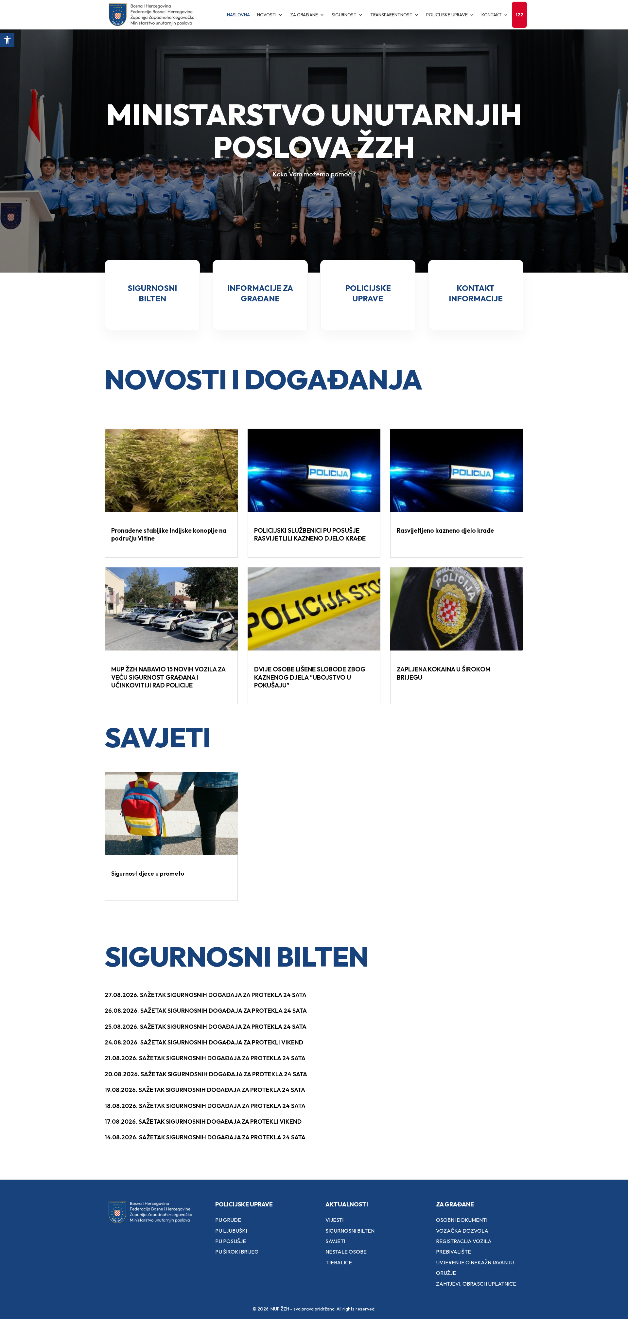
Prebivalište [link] (453, 1251)
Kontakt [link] (491, 15)
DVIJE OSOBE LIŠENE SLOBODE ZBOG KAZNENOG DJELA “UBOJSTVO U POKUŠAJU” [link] (309, 677)
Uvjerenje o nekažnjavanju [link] (475, 1262)
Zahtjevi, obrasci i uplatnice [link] (476, 1283)
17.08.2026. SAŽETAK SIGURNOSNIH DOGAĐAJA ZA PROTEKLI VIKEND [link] (203, 1121)
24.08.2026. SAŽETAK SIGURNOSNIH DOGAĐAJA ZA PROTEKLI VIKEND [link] (204, 1042)
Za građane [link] (304, 15)
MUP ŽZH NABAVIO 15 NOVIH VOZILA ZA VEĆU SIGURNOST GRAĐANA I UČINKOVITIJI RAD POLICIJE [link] (168, 677)
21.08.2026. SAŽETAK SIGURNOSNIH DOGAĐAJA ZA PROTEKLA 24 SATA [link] (205, 1058)
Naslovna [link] (238, 15)
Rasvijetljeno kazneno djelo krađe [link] (445, 530)
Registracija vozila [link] (464, 1241)
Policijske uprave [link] (447, 15)
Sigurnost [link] (344, 15)
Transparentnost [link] (391, 15)
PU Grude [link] (228, 1220)
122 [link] (519, 15)
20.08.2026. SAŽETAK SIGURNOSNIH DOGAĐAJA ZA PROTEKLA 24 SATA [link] (206, 1074)
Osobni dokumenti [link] (461, 1220)
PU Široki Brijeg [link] (236, 1251)
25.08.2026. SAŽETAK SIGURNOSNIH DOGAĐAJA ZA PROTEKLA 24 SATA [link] (205, 1026)
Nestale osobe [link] (346, 1251)
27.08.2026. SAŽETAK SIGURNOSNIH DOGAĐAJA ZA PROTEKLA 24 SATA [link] (205, 995)
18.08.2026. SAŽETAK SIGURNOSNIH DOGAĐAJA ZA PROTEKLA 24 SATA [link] (205, 1106)
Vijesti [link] (334, 1220)
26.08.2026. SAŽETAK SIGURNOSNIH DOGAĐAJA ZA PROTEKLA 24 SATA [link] (206, 1010)
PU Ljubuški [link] (231, 1230)
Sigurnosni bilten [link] (350, 1230)
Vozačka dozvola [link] (462, 1230)
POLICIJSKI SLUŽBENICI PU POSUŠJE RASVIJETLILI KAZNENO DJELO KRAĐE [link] (310, 534)
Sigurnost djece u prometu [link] (147, 873)
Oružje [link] (446, 1273)
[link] (7, 40)
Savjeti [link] (335, 1241)
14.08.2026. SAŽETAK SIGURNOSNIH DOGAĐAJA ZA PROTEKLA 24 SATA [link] (205, 1137)
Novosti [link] (266, 15)
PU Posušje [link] (230, 1241)
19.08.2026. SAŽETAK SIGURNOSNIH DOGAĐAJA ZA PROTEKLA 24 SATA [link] (205, 1090)
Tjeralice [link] (338, 1262)
